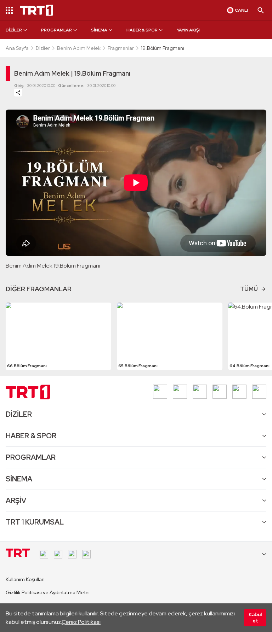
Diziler (43, 48)
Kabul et (255, 617)
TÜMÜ (249, 289)
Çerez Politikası (81, 622)
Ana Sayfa (17, 48)
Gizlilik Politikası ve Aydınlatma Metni (48, 592)
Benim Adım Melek (79, 48)
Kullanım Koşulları (25, 579)
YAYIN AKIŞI (188, 30)
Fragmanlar (121, 48)
